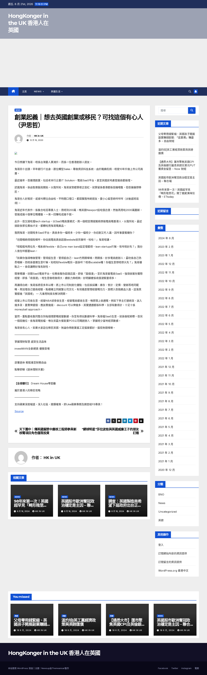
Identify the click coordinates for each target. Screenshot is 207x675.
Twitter (174, 668)
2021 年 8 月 (166, 401)
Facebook (163, 668)
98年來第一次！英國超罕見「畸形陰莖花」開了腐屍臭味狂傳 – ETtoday (176, 193)
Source (19, 411)
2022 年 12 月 (166, 264)
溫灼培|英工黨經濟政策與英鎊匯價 (78, 622)
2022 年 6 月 (166, 315)
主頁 (24, 91)
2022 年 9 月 (166, 289)
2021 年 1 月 (165, 461)
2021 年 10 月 (166, 384)
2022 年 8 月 (166, 298)
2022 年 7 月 (166, 306)
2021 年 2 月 (165, 452)
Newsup (45, 668)
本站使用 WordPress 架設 (21, 668)
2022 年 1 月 (165, 358)
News (38, 91)
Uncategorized (167, 511)
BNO (161, 494)
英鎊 (160, 520)
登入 (160, 544)
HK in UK (38, 135)
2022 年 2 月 (166, 349)
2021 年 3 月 (165, 444)
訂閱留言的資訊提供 (170, 562)
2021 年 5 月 (165, 427)
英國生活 (56, 91)
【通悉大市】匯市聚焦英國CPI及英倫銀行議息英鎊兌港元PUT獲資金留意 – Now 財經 (177, 165)
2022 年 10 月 (166, 281)
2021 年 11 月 (166, 375)
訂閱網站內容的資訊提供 (172, 553)
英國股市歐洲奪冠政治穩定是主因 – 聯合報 (77, 505)
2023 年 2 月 (166, 246)
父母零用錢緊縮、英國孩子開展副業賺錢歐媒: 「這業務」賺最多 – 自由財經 (176, 137)
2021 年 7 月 (166, 409)
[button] (190, 91)
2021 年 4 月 (166, 435)
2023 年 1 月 (165, 255)
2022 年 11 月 (166, 272)
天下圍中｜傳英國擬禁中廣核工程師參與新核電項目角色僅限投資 (47, 431)
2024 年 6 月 (166, 238)
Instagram (186, 668)
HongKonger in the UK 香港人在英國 (28, 23)
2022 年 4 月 (166, 332)
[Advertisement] (103, 63)
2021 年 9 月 (166, 392)
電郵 (197, 668)
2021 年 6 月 (166, 418)
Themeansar (58, 668)
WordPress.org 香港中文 (173, 570)
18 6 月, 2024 (24, 630)
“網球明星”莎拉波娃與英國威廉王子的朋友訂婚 (110, 431)
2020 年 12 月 (166, 469)
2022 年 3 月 (166, 341)
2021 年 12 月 (166, 367)
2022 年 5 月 (166, 324)
